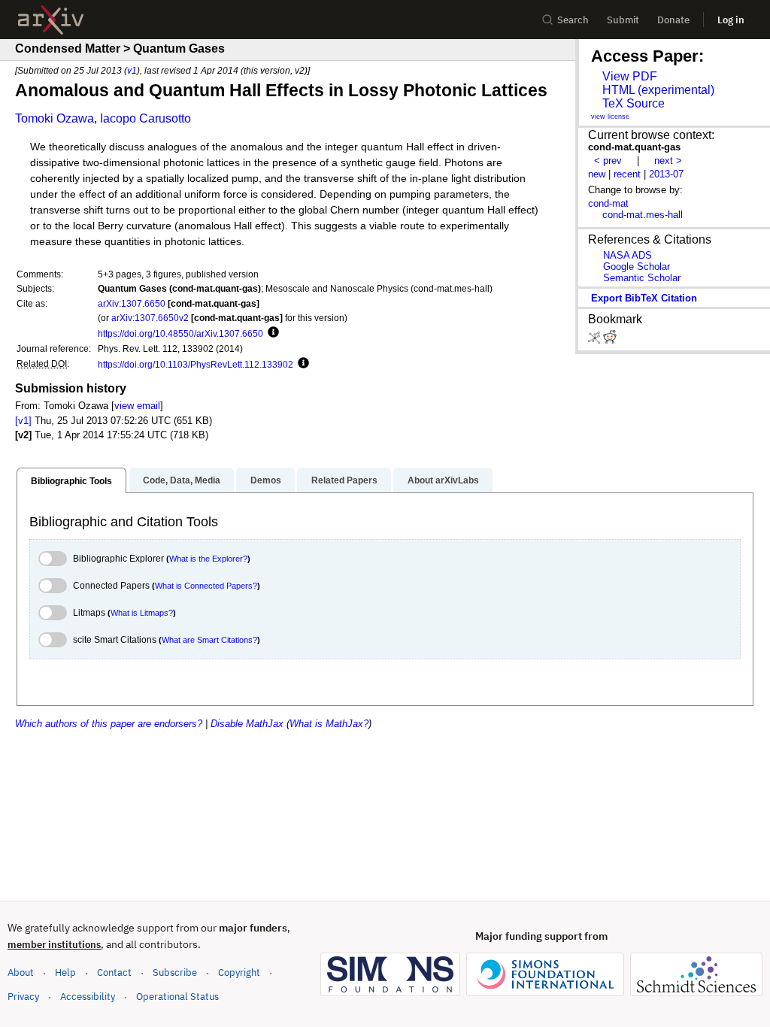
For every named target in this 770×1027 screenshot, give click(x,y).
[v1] (23, 420)
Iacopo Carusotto (145, 118)
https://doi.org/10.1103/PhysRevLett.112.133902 (195, 364)
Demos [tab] (265, 480)
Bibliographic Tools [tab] (71, 481)
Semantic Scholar (642, 277)
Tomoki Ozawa (54, 118)
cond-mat (608, 203)
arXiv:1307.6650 (131, 303)
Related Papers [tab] (344, 480)
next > (668, 160)
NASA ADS (627, 255)
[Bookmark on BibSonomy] (595, 340)
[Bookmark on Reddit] (610, 340)
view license (610, 116)
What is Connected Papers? (206, 585)
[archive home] (50, 20)
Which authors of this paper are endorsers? (108, 723)
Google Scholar (636, 266)
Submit (623, 20)
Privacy (23, 996)
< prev (608, 160)
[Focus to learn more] (271, 333)
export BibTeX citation (644, 298)
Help (65, 972)
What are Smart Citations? (209, 639)
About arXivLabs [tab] (443, 480)
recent (627, 174)
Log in (730, 20)
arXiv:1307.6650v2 (150, 318)
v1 (132, 70)
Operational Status (177, 996)
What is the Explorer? (208, 558)
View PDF (629, 76)
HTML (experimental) (658, 89)
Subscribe (175, 972)
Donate (673, 20)
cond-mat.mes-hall (642, 214)
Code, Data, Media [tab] (181, 480)
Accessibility (87, 996)
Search (573, 20)
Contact (114, 972)
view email (137, 405)
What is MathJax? (329, 723)
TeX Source (633, 103)
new (596, 174)
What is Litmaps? (142, 612)
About (21, 972)
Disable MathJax (247, 723)
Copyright (239, 972)
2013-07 (666, 174)
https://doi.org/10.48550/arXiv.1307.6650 (180, 333)
